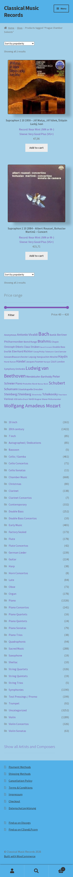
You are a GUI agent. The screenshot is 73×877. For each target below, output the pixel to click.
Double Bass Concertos (23, 518)
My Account (12, 871)
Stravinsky (37, 394)
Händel (21, 361)
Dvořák (7, 351)
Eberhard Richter (22, 351)
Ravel (34, 383)
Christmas (15, 484)
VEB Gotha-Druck (21, 399)
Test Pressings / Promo (23, 696)
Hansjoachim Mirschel (47, 356)
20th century (16, 429)
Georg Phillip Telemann (43, 351)
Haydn (63, 356)
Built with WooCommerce (19, 856)
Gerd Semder (60, 351)
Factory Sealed (17, 532)
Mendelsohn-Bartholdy (39, 376)
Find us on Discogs (20, 822)
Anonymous (10, 334)
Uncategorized (18, 710)
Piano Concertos (19, 607)
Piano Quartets (18, 614)
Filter (11, 315)
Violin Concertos (19, 724)
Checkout (14, 801)
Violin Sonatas (17, 731)
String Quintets (18, 676)
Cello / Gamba (17, 456)
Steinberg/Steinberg (17, 394)
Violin (12, 717)
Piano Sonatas (17, 628)
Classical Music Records (21, 11)
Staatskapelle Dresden (30, 389)
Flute (12, 539)
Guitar (12, 559)
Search (36, 871)
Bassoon (14, 449)
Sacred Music (16, 648)
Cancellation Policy (20, 780)
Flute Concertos (18, 545)
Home (11, 27)
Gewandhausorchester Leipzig (20, 356)
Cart (56, 867)
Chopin (55, 341)
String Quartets (18, 669)
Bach (43, 334)
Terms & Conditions (21, 787)
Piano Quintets (18, 621)
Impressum (16, 794)
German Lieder (17, 552)
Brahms (44, 341)
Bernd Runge (30, 341)
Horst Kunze (10, 361)
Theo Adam (62, 395)
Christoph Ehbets (13, 346)
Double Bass (59, 346)
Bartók (53, 334)
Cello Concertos (18, 463)
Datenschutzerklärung (22, 808)
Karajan (47, 362)
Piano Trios (16, 635)
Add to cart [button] (36, 147)
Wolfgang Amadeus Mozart (32, 405)
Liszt (53, 361)
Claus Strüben (32, 346)
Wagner (37, 399)
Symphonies (16, 689)
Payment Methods (20, 767)
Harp (12, 566)
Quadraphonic (17, 641)
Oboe (12, 587)
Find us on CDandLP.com (23, 829)
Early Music (15, 525)
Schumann (11, 389)
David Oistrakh (46, 347)
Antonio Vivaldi (27, 334)
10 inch (13, 422)
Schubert (57, 383)
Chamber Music (18, 477)
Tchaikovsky (50, 394)
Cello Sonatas (17, 470)
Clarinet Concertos (20, 497)
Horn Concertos (18, 573)
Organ (12, 593)
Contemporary (18, 504)
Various (8, 399)
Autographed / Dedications (25, 442)
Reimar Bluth (43, 384)
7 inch (12, 436)
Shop (20, 27)
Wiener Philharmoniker (51, 399)
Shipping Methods (20, 774)
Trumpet (14, 703)
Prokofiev (27, 383)
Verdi (31, 399)
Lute (11, 580)
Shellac (13, 662)
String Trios (16, 682)
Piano (18, 383)
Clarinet (14, 491)
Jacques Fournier (34, 361)
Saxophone (15, 655)
